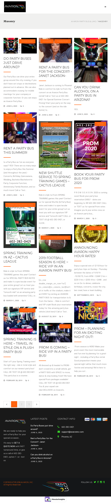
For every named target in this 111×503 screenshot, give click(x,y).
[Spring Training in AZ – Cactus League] (20, 224)
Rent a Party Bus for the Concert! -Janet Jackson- (55, 72)
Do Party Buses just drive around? (17, 63)
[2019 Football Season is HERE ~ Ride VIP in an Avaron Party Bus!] (55, 243)
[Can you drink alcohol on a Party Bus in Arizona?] (90, 60)
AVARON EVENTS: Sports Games (55, 124)
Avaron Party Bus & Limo (83, 21)
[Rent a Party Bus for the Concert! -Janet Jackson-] (55, 50)
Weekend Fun (26, 120)
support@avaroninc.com (73, 432)
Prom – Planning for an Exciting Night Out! (89, 333)
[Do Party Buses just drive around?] (20, 46)
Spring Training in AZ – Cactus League (18, 257)
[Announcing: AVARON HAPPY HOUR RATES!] (90, 234)
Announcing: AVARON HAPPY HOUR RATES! (86, 252)
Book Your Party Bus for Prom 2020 (89, 179)
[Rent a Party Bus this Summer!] (20, 127)
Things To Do (27, 41)
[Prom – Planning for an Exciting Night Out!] (90, 312)
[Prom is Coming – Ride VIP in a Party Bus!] (55, 332)
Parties (9, 116)
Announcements (96, 228)
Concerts (47, 41)
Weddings (10, 120)
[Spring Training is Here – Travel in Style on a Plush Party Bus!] (20, 320)
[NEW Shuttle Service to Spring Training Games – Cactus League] (55, 144)
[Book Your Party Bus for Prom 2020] (90, 144)
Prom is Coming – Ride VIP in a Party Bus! (55, 352)
